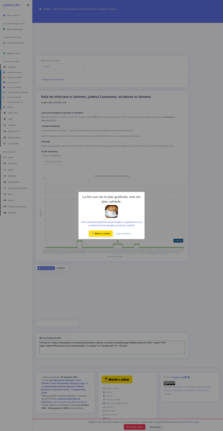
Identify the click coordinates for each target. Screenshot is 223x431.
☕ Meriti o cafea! (100, 233)
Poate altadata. (124, 233)
